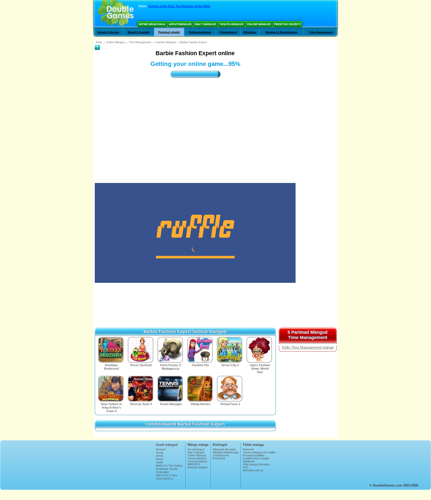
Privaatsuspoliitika (253, 455)
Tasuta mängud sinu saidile (259, 452)
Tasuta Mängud (231, 24)
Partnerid (248, 449)
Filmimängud (228, 32)
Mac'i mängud (205, 24)
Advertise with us (253, 470)
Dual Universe (164, 478)
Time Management (321, 32)
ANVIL (160, 455)
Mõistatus (249, 32)
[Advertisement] (195, 126)
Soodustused (221, 455)
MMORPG (194, 464)
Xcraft (159, 452)
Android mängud (197, 467)
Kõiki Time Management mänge (308, 347)
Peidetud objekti (287, 24)
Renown (161, 449)
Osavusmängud (197, 461)
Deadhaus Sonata (167, 468)
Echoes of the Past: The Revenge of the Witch (179, 6)
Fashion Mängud (165, 42)
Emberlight (162, 472)
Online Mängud (259, 24)
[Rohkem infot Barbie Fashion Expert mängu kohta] (97, 44)
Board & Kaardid (138, 32)
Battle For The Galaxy (169, 465)
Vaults (159, 462)
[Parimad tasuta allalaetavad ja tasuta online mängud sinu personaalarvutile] (116, 13)
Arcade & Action (108, 32)
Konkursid (219, 458)
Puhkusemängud (200, 32)
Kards (159, 459)
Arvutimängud (180, 24)
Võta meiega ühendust (256, 464)
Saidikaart (249, 461)
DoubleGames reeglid (256, 458)
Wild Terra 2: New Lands (166, 477)
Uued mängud (167, 445)
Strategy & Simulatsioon (281, 32)
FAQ (245, 467)
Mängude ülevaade (224, 449)
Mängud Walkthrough (225, 452)
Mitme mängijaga (152, 24)
